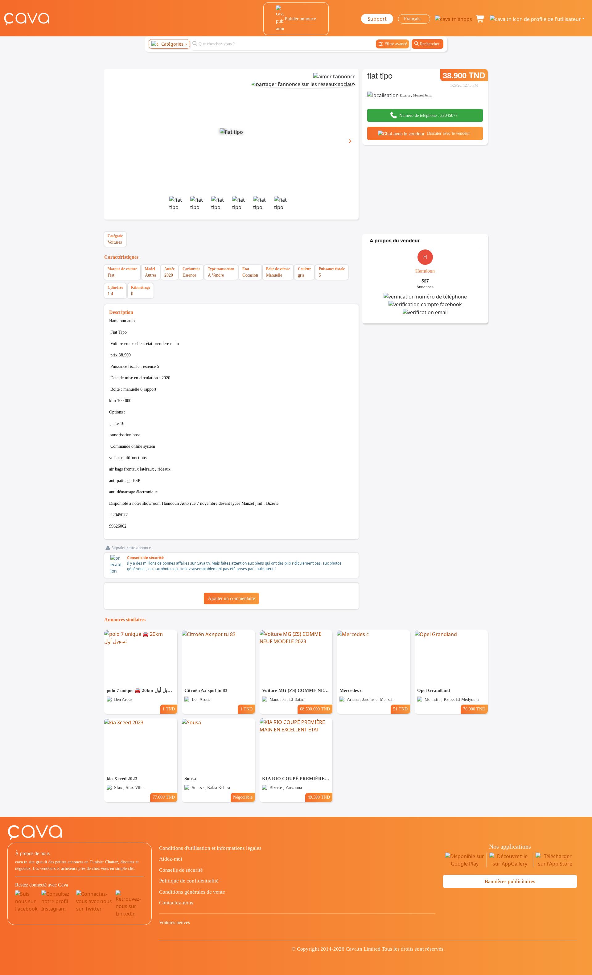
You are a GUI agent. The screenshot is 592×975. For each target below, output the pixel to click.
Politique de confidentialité (189, 881)
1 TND (168, 708)
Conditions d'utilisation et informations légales (210, 848)
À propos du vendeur (395, 240)
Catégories (172, 44)
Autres (150, 275)
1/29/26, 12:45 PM (464, 85)
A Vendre (216, 275)
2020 (168, 275)
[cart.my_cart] (480, 18)
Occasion (250, 275)
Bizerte (405, 95)
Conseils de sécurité (145, 557)
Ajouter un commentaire (231, 598)
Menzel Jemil (422, 95)
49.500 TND (319, 797)
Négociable (243, 797)
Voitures (115, 242)
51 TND (400, 708)
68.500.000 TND (315, 708)
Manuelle (274, 275)
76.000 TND (474, 708)
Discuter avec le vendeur (448, 133)
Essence (189, 275)
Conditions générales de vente (192, 892)
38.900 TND (464, 75)
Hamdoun (425, 271)
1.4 (110, 293)
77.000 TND (164, 797)
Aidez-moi (170, 859)
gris (301, 275)
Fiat (111, 275)
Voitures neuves (174, 922)
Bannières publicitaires (510, 881)
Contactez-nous (176, 903)
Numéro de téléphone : (428, 115)
